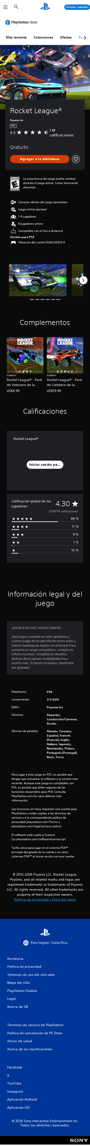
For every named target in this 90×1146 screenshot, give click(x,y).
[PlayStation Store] (22, 22)
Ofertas (66, 37)
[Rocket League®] (37, 280)
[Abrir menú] (5, 7)
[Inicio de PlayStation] (45, 7)
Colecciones (43, 37)
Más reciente (16, 37)
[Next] (83, 280)
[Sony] (79, 1143)
